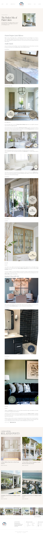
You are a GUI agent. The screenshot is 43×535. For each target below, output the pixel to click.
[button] (11, 422)
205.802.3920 (16, 526)
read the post (4, 465)
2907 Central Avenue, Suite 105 (18, 524)
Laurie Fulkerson (35, 37)
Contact (32, 525)
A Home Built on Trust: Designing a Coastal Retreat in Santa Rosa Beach (31, 462)
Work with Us (28, 525)
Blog (32, 524)
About (27, 524)
